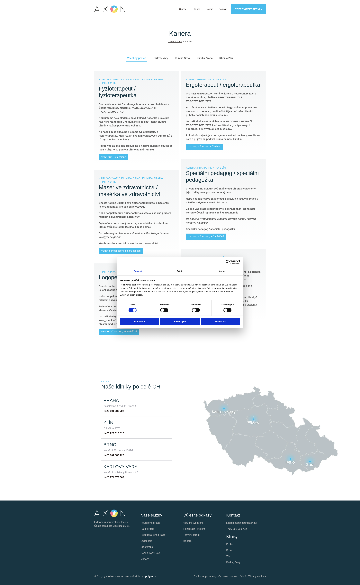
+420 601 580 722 (114, 411)
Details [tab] (180, 271)
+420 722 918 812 (114, 433)
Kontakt (222, 9)
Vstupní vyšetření (193, 522)
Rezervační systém (194, 528)
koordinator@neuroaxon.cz (241, 522)
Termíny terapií (191, 534)
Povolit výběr (180, 321)
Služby (182, 9)
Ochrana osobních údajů (232, 576)
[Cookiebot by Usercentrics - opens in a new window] (228, 262)
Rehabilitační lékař (150, 553)
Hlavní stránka (175, 41)
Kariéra (209, 9)
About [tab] (222, 271)
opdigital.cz (151, 576)
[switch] (164, 310)
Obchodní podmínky (205, 576)
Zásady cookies (257, 576)
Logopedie (146, 541)
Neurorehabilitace (150, 522)
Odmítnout (139, 321)
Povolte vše (220, 321)
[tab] (136, 58)
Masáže (144, 559)
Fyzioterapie (147, 528)
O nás (197, 9)
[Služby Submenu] (189, 9)
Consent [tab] (138, 271)
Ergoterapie (147, 547)
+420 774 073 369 (114, 477)
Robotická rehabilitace (152, 534)
